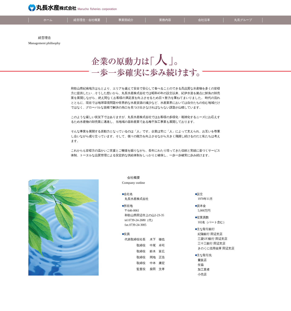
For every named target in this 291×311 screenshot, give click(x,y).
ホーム (47, 20)
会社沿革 (204, 20)
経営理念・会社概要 (86, 20)
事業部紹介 (125, 20)
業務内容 (165, 20)
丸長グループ (243, 20)
